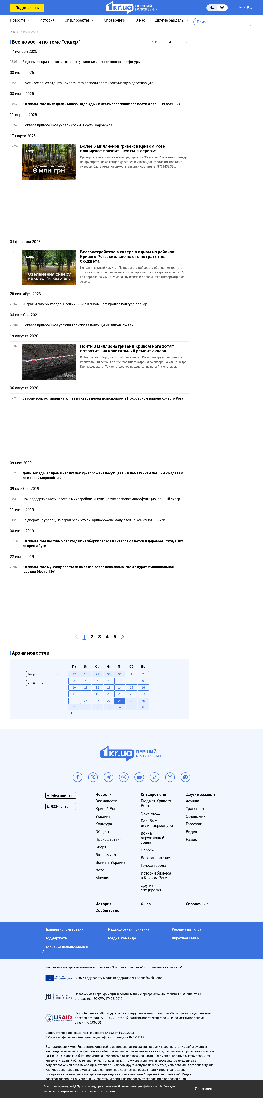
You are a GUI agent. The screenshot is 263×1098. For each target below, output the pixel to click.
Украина (103, 816)
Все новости (106, 801)
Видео (191, 831)
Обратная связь (185, 938)
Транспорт (195, 808)
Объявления (197, 816)
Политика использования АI (65, 949)
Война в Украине (110, 862)
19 (97, 694)
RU (249, 7)
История (47, 20)
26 (97, 700)
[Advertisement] (99, 209)
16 (143, 687)
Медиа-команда (122, 938)
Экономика (105, 854)
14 (119, 687)
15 (131, 687)
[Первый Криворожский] (131, 7)
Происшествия (108, 839)
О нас (140, 20)
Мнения (102, 877)
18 (85, 694)
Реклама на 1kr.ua (186, 929)
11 (85, 687)
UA (240, 7)
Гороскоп (194, 824)
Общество (104, 831)
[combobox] (220, 22)
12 (97, 687)
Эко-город (150, 813)
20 (109, 694)
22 (131, 694)
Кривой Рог (105, 808)
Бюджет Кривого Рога (156, 803)
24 (74, 700)
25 (85, 700)
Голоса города (153, 865)
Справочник (114, 20)
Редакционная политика (128, 929)
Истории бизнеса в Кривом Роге (156, 875)
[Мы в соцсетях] (77, 777)
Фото (99, 870)
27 (109, 700)
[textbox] (220, 22)
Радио (191, 839)
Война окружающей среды (152, 838)
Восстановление (155, 858)
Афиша (192, 801)
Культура (103, 824)
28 (119, 700)
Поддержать (27, 7)
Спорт (100, 847)
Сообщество (107, 910)
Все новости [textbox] (161, 42)
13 (109, 687)
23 (143, 694)
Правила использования (65, 929)
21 (119, 694)
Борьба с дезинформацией (157, 823)
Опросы (148, 850)
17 (74, 694)
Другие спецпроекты (152, 887)
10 (74, 687)
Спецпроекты (77, 20)
